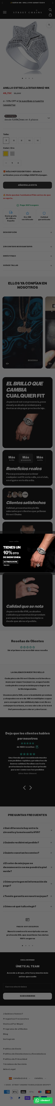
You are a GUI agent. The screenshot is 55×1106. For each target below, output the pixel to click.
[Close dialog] (54, 535)
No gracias (6, 565)
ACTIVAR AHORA (10, 562)
